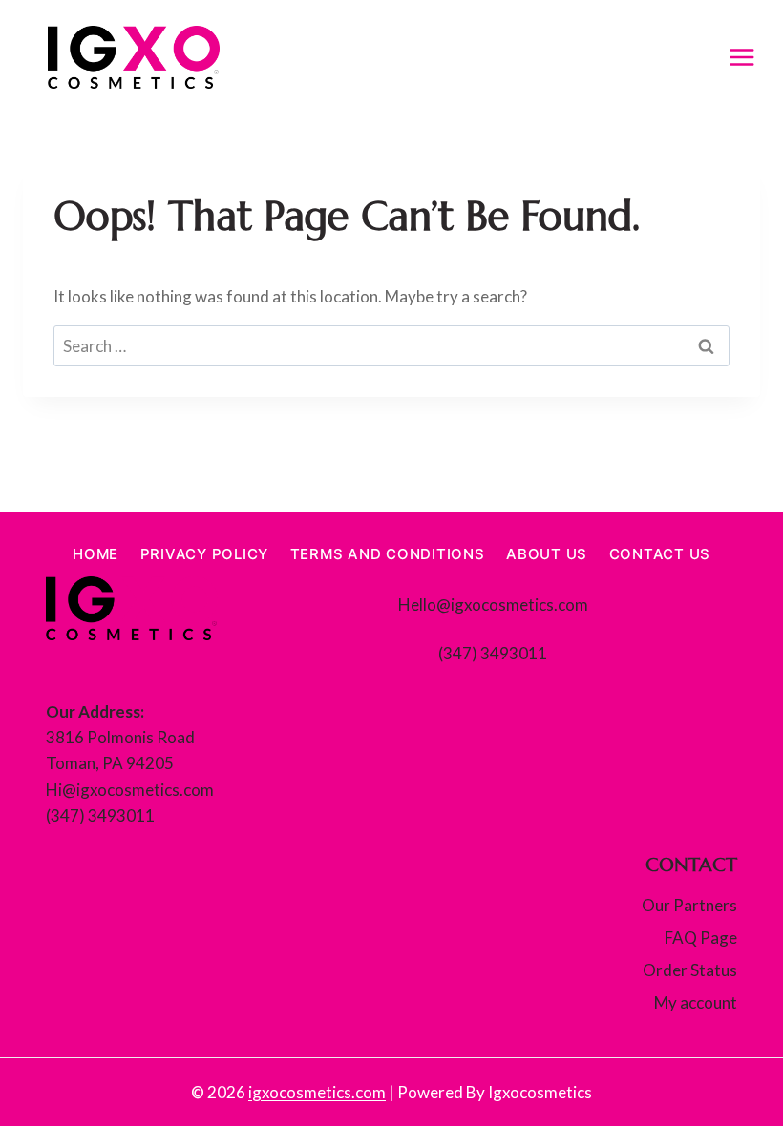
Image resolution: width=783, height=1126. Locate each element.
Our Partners (689, 905)
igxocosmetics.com (317, 1092)
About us (546, 554)
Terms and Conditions (387, 554)
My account (695, 1002)
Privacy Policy (204, 554)
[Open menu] (741, 56)
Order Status (690, 970)
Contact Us (660, 554)
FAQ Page (701, 938)
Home (95, 554)
